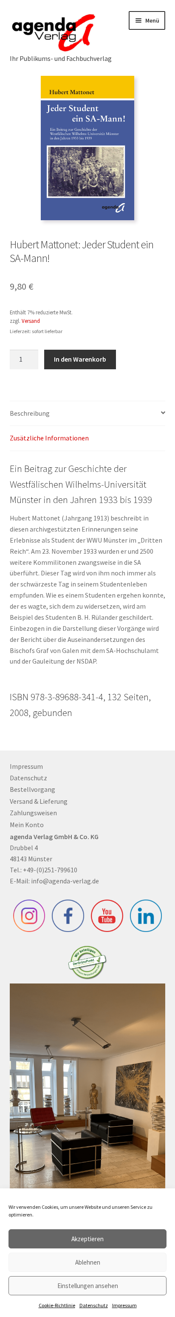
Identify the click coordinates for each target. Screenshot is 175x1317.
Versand (31, 320)
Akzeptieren (87, 1239)
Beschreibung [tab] (30, 413)
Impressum (124, 1305)
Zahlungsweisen (33, 812)
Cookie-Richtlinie (57, 1305)
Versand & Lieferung (39, 801)
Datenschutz (93, 1305)
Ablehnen (87, 1262)
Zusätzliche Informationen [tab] (49, 438)
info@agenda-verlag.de (65, 881)
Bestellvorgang (32, 789)
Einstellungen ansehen (87, 1286)
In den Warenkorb (80, 359)
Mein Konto (27, 824)
